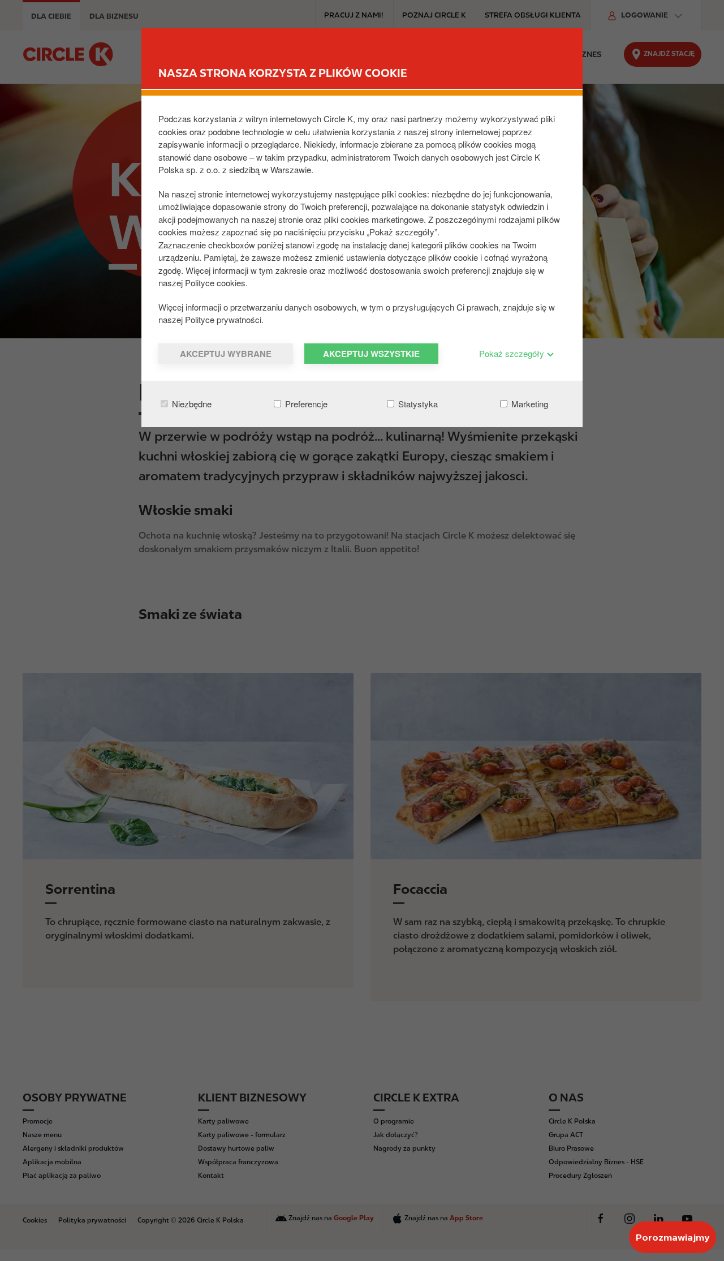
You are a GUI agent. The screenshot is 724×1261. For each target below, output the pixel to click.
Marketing (528, 404)
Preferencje (305, 404)
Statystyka (417, 404)
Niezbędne (191, 404)
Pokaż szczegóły (512, 353)
